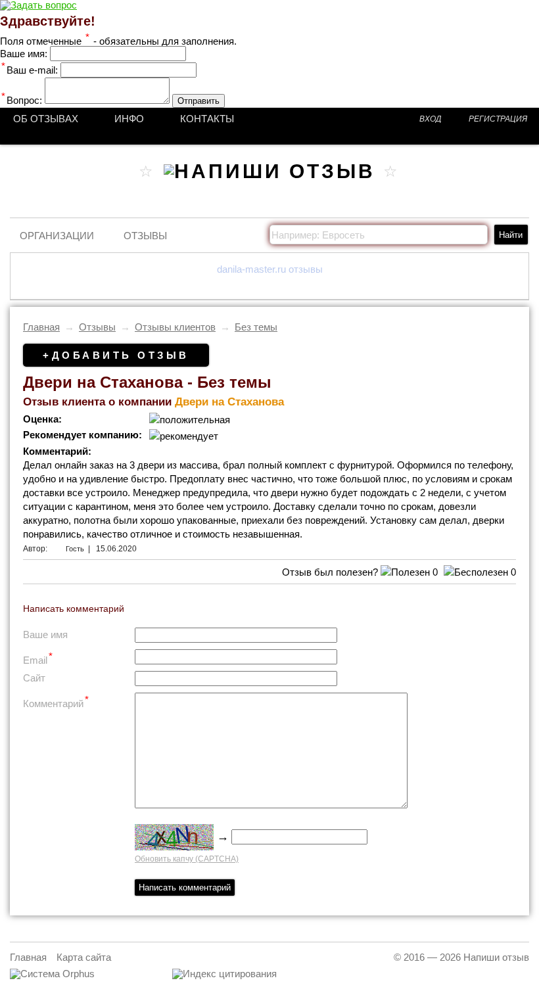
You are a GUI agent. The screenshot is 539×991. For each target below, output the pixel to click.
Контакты (207, 118)
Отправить (198, 101)
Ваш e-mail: (29, 70)
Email (38, 658)
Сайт (34, 677)
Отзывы (145, 235)
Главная (41, 327)
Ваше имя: (23, 53)
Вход (430, 119)
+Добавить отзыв (116, 355)
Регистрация (498, 119)
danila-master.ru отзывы (270, 269)
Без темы (256, 327)
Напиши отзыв (496, 957)
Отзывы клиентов (175, 327)
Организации (57, 235)
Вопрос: (21, 100)
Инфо (129, 118)
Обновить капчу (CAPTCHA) (187, 859)
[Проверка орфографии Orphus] (52, 973)
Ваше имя (45, 634)
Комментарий (56, 701)
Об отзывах (45, 118)
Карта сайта (84, 957)
